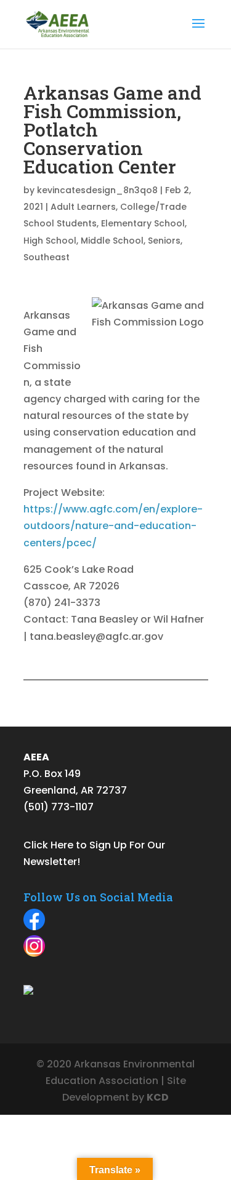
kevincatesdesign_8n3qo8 (97, 190)
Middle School (112, 240)
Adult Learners (83, 207)
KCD (158, 1097)
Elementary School (143, 223)
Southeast (46, 257)
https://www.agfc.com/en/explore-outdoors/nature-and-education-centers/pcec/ (113, 525)
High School (49, 240)
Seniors (164, 240)
